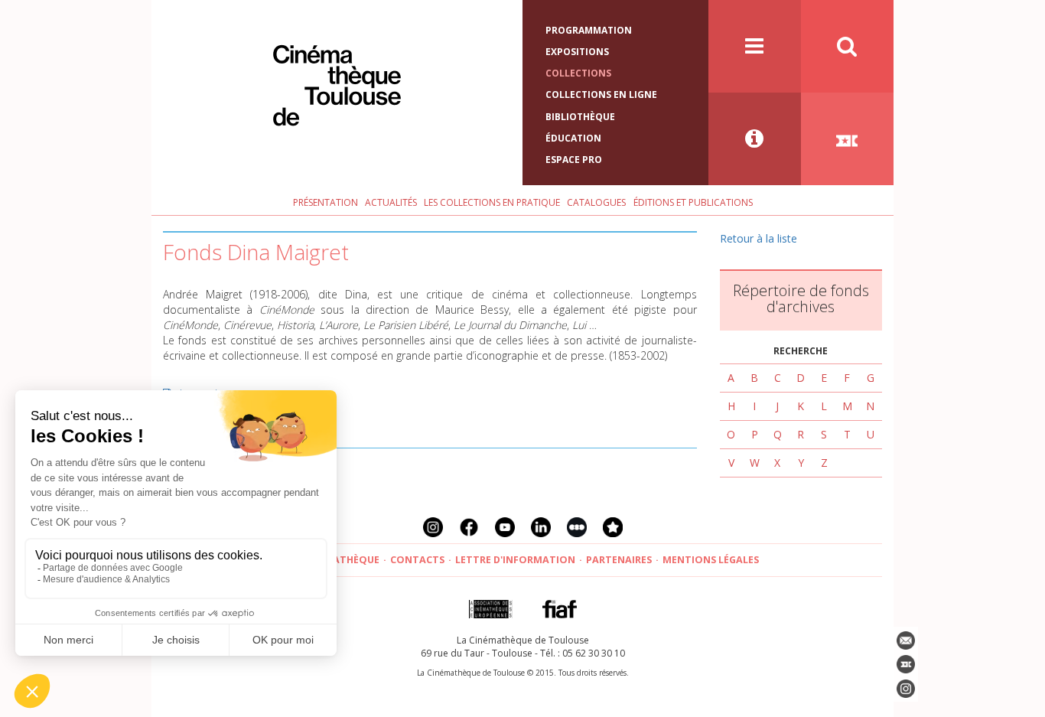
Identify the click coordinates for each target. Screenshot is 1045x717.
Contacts (417, 559)
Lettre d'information (515, 559)
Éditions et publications (693, 202)
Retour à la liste (758, 238)
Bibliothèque (580, 116)
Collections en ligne (601, 94)
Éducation (573, 138)
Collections (578, 73)
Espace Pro (573, 159)
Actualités (391, 202)
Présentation (325, 202)
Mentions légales (710, 559)
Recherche (800, 350)
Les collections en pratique (492, 202)
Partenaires (619, 559)
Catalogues (596, 202)
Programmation (588, 30)
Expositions (577, 51)
